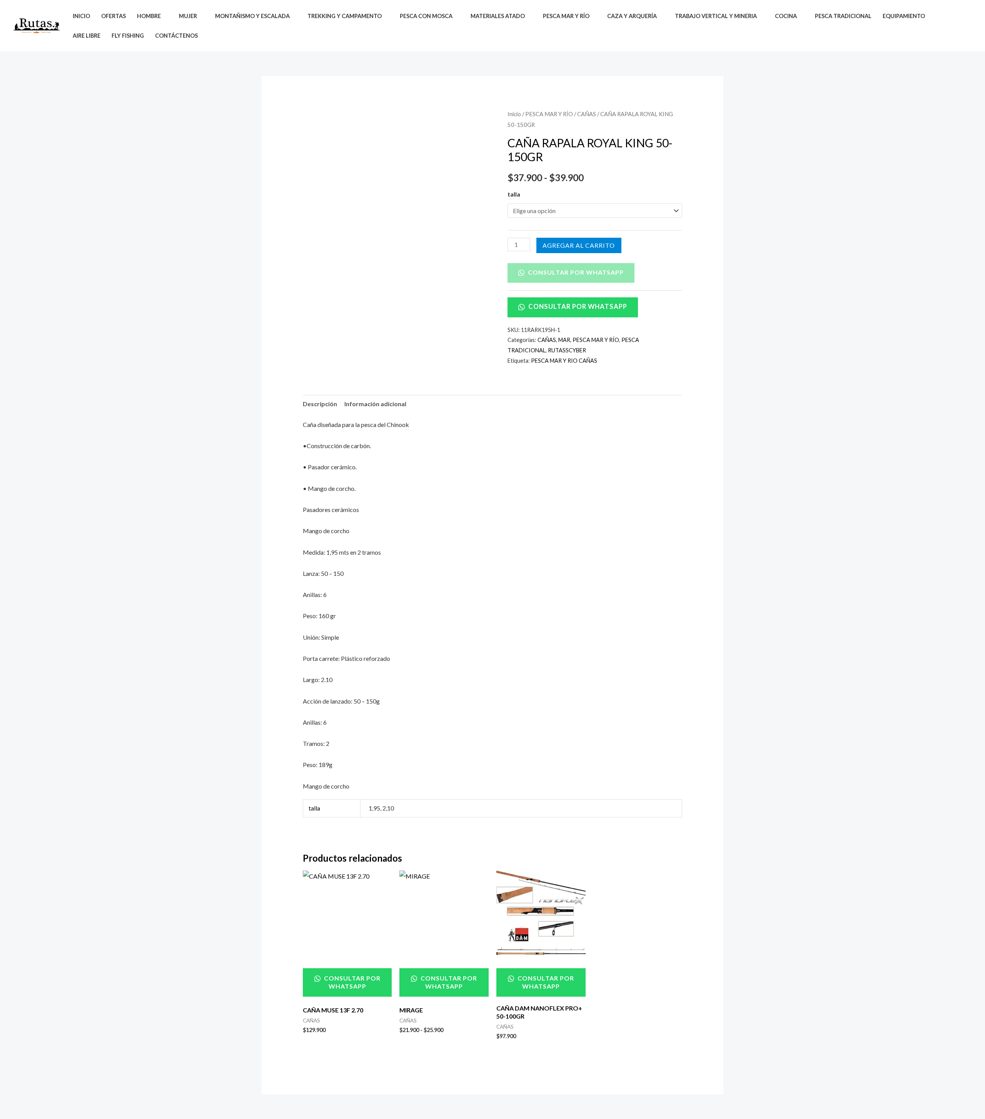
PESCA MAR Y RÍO (549, 113)
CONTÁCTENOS (176, 35)
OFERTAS (113, 16)
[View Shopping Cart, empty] (965, 26)
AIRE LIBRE (86, 35)
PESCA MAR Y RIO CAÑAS (564, 360)
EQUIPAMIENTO (904, 16)
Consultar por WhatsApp (575, 272)
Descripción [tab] (320, 403)
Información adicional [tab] (375, 403)
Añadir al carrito (579, 245)
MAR (564, 340)
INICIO (81, 16)
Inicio (514, 113)
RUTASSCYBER (567, 350)
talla (514, 194)
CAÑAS (586, 113)
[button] (947, 25)
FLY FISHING (128, 35)
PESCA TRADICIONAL (843, 16)
